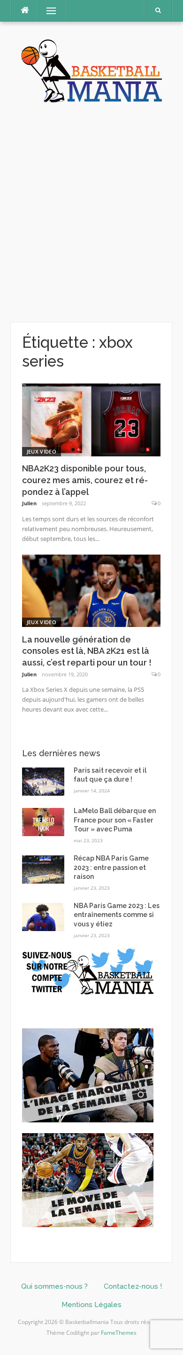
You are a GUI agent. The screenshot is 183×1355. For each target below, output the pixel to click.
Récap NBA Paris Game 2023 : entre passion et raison (111, 867)
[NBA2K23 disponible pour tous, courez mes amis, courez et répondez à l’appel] (91, 419)
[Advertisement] (91, 213)
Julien (29, 503)
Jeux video (41, 451)
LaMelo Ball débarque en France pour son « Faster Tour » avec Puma (115, 820)
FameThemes (119, 1333)
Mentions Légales (91, 1304)
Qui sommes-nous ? (54, 1286)
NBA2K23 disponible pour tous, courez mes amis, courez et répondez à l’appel (85, 480)
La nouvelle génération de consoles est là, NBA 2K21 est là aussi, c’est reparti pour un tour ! (87, 651)
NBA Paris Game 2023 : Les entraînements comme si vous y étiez (117, 915)
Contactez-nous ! (133, 1286)
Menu (47, 10)
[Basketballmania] (91, 69)
